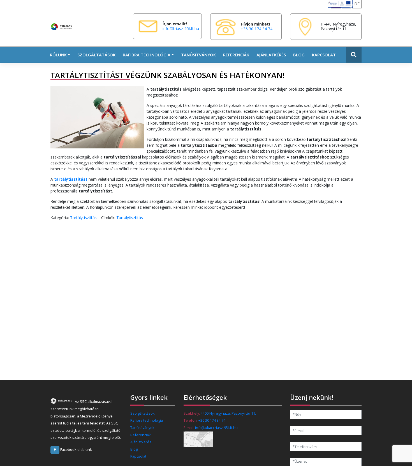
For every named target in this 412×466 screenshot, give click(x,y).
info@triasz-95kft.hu (181, 28)
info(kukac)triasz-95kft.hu (216, 427)
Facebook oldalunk (75, 449)
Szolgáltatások (96, 55)
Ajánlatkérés (271, 55)
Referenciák (236, 55)
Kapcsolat (324, 55)
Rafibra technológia (146, 420)
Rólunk (58, 55)
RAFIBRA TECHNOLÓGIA (146, 55)
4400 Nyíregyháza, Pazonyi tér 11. (228, 413)
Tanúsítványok (198, 55)
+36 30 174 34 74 (256, 28)
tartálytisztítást (70, 179)
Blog (299, 55)
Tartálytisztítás (83, 217)
